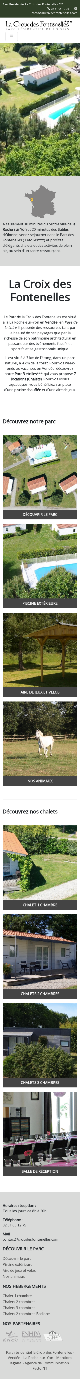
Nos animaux (14, 1276)
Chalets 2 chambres (19, 1301)
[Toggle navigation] (11, 36)
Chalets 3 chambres (19, 1307)
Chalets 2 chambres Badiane (26, 1313)
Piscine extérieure (17, 1264)
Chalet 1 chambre (17, 1295)
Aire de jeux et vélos (19, 1270)
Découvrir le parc (17, 1258)
